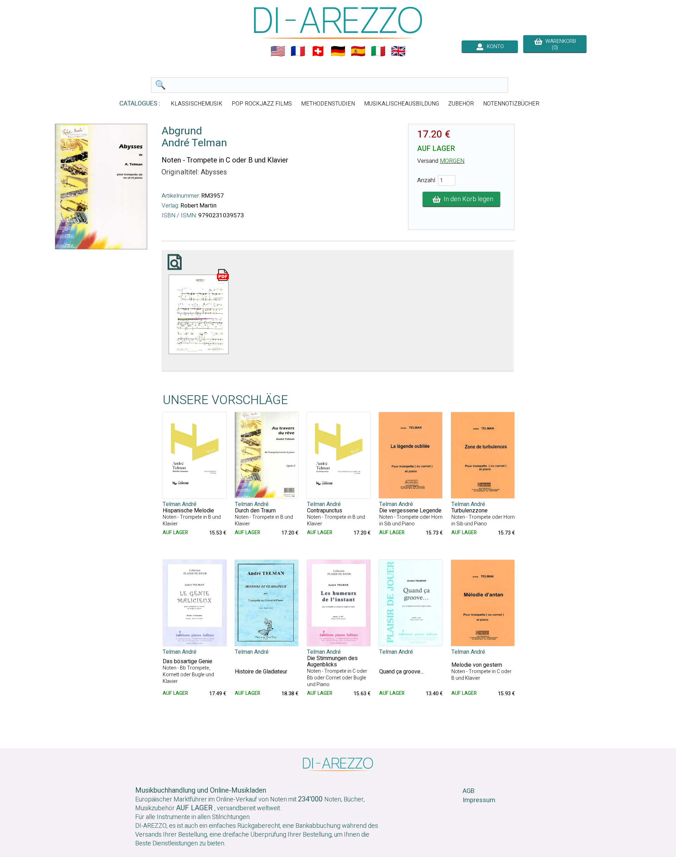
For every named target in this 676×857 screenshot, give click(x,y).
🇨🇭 (318, 51)
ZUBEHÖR (461, 104)
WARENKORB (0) (559, 44)
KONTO (494, 46)
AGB (469, 791)
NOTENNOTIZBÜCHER (511, 104)
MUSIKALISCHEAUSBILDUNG (401, 104)
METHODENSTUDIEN (328, 104)
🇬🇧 (398, 51)
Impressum (479, 800)
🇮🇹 (378, 51)
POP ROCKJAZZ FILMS (262, 104)
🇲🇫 (297, 51)
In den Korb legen (467, 199)
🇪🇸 (358, 51)
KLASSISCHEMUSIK (197, 104)
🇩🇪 (338, 51)
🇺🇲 (277, 51)
